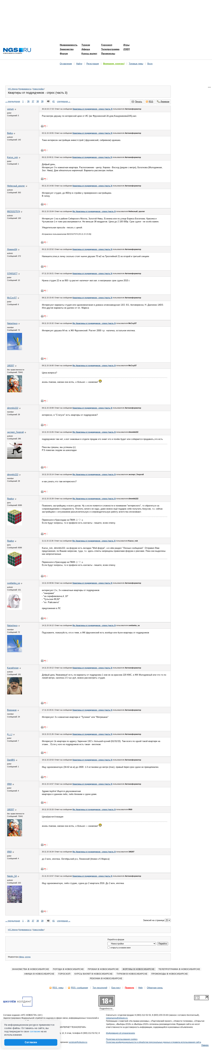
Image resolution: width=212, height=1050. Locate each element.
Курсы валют (89, 53)
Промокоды (108, 53)
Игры (126, 45)
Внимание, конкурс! (114, 63)
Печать (138, 101)
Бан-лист (116, 987)
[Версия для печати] (42, 126)
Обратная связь (155, 987)
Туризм (85, 45)
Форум (64, 53)
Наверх (205, 1045)
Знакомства (67, 49)
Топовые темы (136, 63)
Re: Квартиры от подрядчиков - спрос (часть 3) (94, 211)
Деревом (164, 101)
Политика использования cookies (121, 1039)
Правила (129, 987)
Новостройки (38, 89)
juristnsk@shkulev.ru (78, 1042)
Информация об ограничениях (120, 1033)
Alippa (21, 957)
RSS (151, 101)
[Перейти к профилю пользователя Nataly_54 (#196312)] (14, 902)
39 (42, 101)
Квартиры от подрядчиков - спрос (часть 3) (92, 109)
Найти (79, 63)
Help (140, 987)
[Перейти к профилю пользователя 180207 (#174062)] (14, 391)
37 (33, 101)
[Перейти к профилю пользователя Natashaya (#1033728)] (14, 349)
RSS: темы (58, 987)
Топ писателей (100, 987)
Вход (150, 63)
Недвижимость (69, 45)
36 (28, 101)
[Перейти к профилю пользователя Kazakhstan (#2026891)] (14, 693)
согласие (35, 1031)
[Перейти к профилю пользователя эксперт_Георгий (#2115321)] (14, 458)
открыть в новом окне (120, 948)
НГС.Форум (13, 89)
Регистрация (92, 63)
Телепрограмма (110, 49)
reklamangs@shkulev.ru (117, 1018)
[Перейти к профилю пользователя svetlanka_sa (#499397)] (14, 609)
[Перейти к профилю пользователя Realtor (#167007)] (14, 524)
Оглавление (66, 63)
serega (27, 957)
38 (37, 101)
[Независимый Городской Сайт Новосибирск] (17, 51)
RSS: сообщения (79, 987)
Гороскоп (106, 45)
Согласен (31, 1042)
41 (53, 101)
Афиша (85, 49)
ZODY (126, 49)
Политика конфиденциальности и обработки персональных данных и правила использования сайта (153, 1042)
